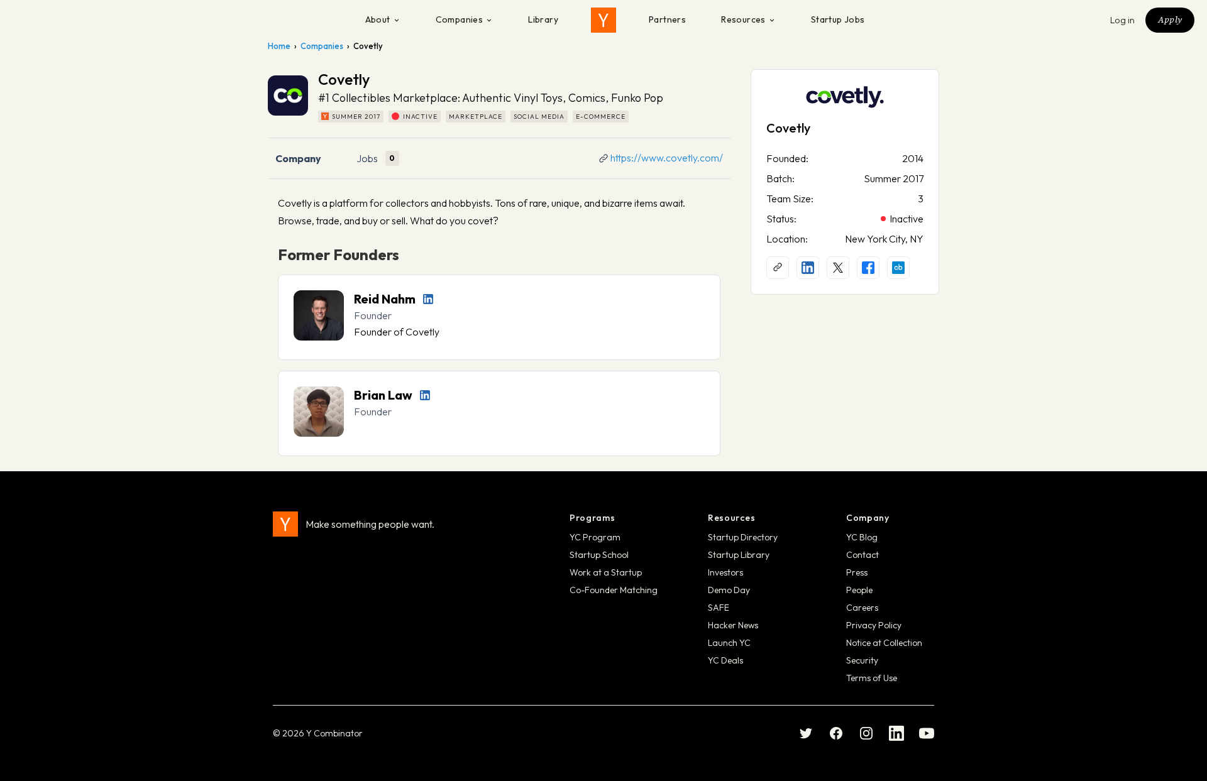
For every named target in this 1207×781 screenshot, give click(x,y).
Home (279, 46)
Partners (667, 19)
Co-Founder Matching (614, 590)
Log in (1122, 20)
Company (298, 158)
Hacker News (733, 625)
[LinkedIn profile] (428, 299)
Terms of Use (871, 678)
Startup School (599, 554)
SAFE (718, 607)
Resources (743, 19)
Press (857, 572)
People (859, 590)
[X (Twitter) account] (838, 267)
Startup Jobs (838, 19)
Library (543, 19)
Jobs (367, 158)
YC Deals (725, 660)
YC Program (595, 537)
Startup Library (738, 554)
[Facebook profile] (868, 267)
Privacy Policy (873, 625)
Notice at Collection (884, 642)
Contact (862, 554)
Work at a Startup (606, 572)
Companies (459, 19)
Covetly (788, 128)
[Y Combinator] (603, 20)
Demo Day (729, 590)
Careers (862, 607)
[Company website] (777, 267)
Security (862, 660)
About (377, 19)
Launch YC (729, 642)
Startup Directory (743, 537)
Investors (725, 572)
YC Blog (862, 537)
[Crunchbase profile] (898, 267)
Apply (1170, 19)
